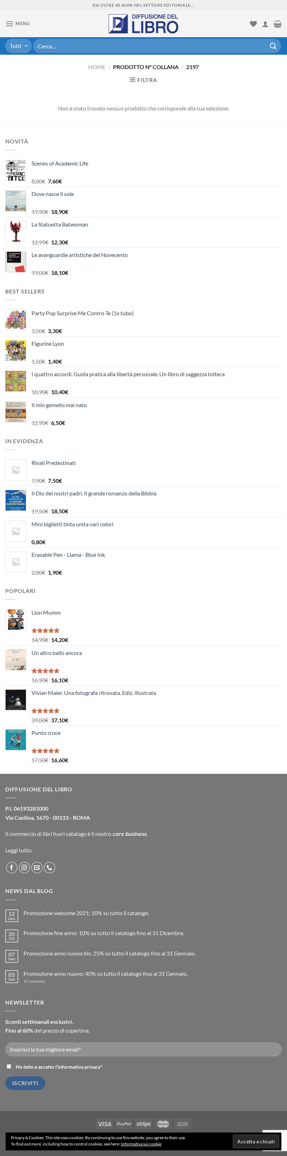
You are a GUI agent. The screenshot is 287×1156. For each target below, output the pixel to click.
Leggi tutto (18, 850)
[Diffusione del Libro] (143, 24)
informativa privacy (79, 1067)
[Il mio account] (265, 24)
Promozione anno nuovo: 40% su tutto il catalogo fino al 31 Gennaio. (105, 973)
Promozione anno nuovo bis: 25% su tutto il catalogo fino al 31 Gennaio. (109, 953)
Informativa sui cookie (141, 1144)
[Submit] (273, 46)
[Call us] (49, 867)
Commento (34, 981)
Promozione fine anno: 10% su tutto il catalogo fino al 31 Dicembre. (103, 932)
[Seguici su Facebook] (12, 867)
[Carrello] (278, 24)
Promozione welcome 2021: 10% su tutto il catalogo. (86, 913)
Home (96, 66)
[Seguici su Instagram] (24, 867)
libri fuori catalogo (64, 833)
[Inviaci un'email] (37, 867)
